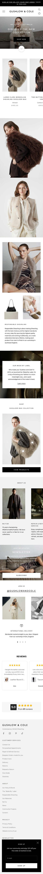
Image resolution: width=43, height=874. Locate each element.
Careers (5, 813)
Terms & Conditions (9, 827)
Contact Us (6, 745)
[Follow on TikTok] (22, 733)
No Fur (4, 802)
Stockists (5, 776)
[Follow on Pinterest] (16, 733)
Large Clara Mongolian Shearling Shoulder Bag (14, 98)
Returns (5, 766)
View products (21, 470)
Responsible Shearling (9, 795)
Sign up (21, 866)
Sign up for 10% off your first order (18, 2)
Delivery (5, 762)
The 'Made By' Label (9, 791)
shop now (21, 39)
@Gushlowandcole (21, 591)
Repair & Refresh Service (10, 752)
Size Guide (6, 773)
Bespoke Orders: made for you (12, 755)
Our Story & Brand (8, 788)
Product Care (6, 759)
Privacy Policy (7, 824)
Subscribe (21, 575)
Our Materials (7, 798)
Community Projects (9, 809)
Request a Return (8, 769)
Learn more (21, 383)
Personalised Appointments (11, 748)
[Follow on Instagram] (10, 733)
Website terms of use (9, 831)
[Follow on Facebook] (3, 733)
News (4, 805)
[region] (21, 631)
